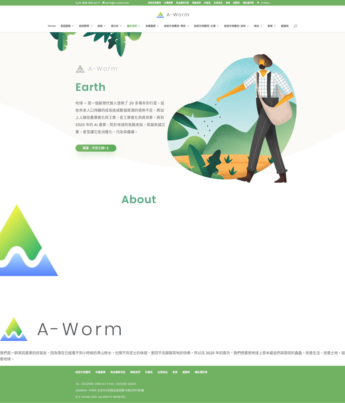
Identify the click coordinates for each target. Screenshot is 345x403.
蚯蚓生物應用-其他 (235, 26)
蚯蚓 (100, 26)
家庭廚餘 (66, 26)
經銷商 (236, 3)
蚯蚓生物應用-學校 (175, 26)
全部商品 (218, 3)
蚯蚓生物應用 (154, 3)
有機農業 (168, 3)
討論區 (207, 3)
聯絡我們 (196, 3)
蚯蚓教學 (84, 26)
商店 (256, 26)
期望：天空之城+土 (96, 148)
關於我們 (132, 26)
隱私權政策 (248, 3)
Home (52, 26)
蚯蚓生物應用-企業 (205, 26)
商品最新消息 (182, 3)
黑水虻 (115, 26)
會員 (228, 3)
